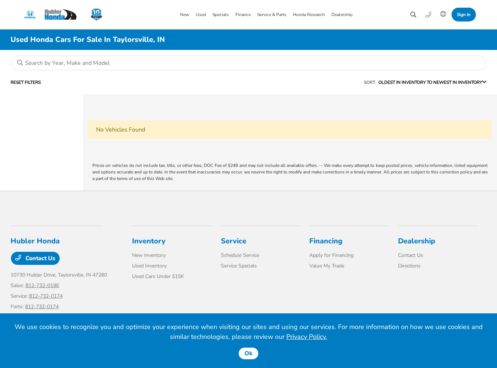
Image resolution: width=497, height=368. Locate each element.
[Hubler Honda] (52, 14)
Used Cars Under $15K (158, 276)
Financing (325, 241)
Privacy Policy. (306, 336)
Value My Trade (326, 265)
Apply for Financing (331, 255)
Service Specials (239, 265)
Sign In (463, 14)
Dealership (416, 241)
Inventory (149, 241)
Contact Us (39, 258)
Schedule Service (240, 255)
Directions (409, 265)
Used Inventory (149, 265)
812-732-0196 (42, 285)
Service (233, 241)
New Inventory (149, 255)
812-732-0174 (46, 296)
